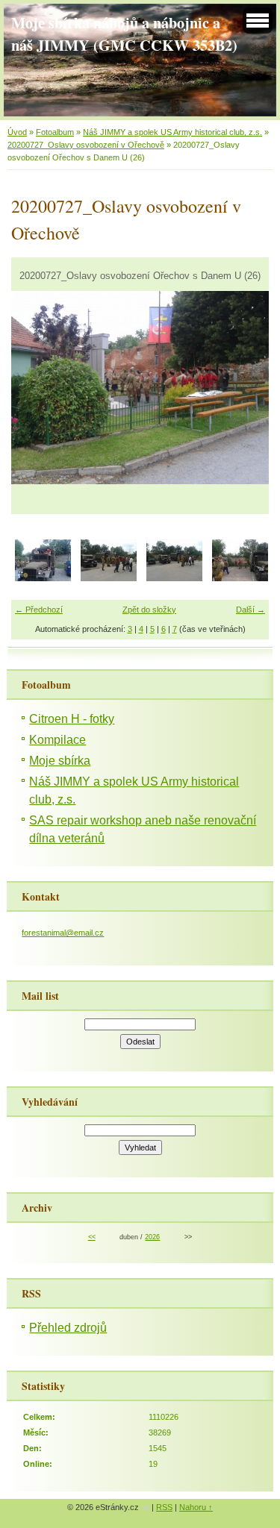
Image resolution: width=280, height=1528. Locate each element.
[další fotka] (244, 387)
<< (92, 1237)
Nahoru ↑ (196, 1507)
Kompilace (57, 739)
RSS (164, 1507)
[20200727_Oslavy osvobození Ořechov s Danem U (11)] (174, 578)
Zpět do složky (149, 609)
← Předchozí (39, 609)
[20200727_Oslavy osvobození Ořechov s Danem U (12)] (240, 578)
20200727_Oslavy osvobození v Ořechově (85, 144)
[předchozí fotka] (35, 387)
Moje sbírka (59, 760)
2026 (152, 1237)
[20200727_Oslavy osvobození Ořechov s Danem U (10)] (109, 578)
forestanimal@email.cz (63, 932)
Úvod (17, 132)
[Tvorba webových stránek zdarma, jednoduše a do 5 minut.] (146, 1508)
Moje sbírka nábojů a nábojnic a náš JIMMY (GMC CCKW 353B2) (124, 33)
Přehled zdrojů (68, 1327)
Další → (250, 609)
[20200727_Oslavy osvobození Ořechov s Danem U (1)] (43, 578)
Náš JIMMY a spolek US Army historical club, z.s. (172, 132)
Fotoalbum (55, 132)
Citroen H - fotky (71, 719)
